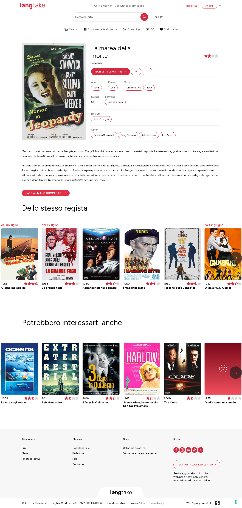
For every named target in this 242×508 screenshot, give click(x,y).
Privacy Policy (137, 503)
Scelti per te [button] (171, 29)
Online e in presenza (134, 448)
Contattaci (78, 464)
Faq (74, 458)
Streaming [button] (134, 29)
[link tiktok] (195, 450)
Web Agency (193, 503)
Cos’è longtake (80, 448)
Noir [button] (149, 87)
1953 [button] (96, 87)
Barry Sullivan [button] (128, 135)
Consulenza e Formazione (129, 5)
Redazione (78, 453)
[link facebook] (176, 450)
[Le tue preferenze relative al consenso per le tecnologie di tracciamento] (235, 501)
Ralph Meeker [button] (149, 135)
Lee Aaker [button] (167, 135)
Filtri (160, 16)
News (25, 453)
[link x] (201, 450)
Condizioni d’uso (116, 503)
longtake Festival (31, 458)
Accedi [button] (209, 5)
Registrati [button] (191, 5)
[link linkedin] (189, 450)
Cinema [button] (73, 29)
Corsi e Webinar (103, 5)
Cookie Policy (156, 503)
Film (24, 448)
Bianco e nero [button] (115, 102)
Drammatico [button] (133, 87)
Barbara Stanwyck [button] (104, 135)
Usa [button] (113, 87)
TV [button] (152, 29)
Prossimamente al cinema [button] (102, 29)
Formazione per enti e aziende (139, 453)
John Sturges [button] (101, 119)
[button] (110, 71)
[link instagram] (182, 450)
